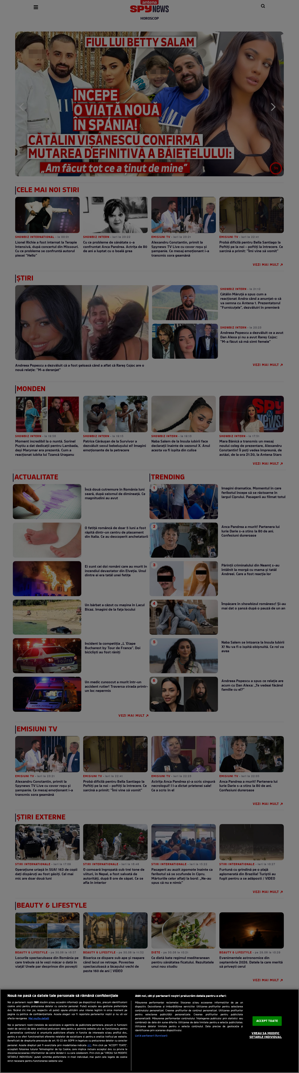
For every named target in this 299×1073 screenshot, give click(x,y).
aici (89, 1045)
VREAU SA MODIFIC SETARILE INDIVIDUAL (265, 1035)
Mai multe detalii (38, 1018)
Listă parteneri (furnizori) (151, 1036)
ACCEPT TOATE (267, 1021)
